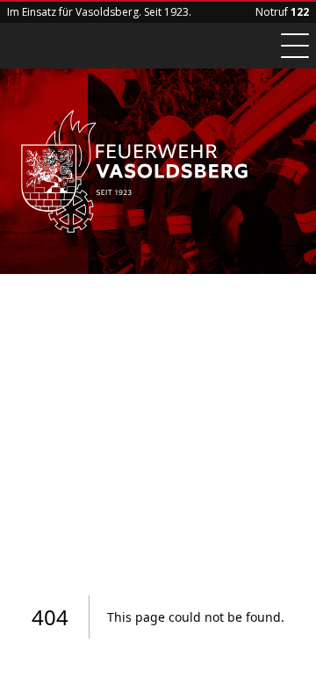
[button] (295, 45)
